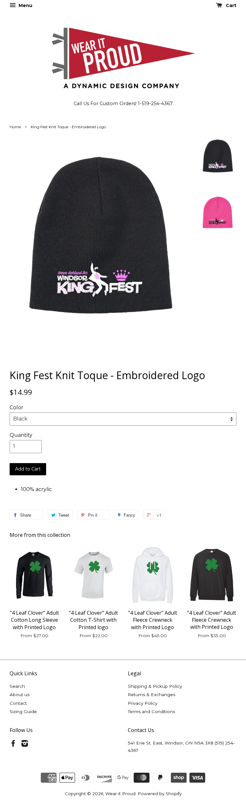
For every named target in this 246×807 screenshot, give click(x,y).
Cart (230, 5)
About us (19, 694)
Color (16, 407)
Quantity (21, 435)
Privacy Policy (142, 703)
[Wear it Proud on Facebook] (13, 744)
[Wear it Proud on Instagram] (24, 744)
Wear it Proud (120, 793)
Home (15, 126)
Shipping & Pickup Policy (155, 686)
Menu (24, 5)
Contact (18, 703)
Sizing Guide (23, 711)
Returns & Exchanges (151, 694)
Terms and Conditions (151, 711)
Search (17, 686)
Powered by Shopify (160, 793)
